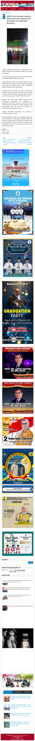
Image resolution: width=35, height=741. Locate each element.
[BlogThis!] (4, 133)
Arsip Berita (18, 692)
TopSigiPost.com (10, 735)
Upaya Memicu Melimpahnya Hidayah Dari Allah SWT (20, 606)
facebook (28, 2)
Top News (8, 692)
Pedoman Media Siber (17, 736)
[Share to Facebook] (8, 133)
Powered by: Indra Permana (17, 739)
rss (33, 2)
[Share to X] (6, 133)
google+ (30, 2)
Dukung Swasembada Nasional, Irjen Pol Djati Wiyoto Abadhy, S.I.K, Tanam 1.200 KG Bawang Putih (21, 706)
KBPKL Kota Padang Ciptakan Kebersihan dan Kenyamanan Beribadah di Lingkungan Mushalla (19, 19)
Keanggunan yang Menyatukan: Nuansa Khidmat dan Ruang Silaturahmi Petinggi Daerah (21, 698)
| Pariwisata (22, 9)
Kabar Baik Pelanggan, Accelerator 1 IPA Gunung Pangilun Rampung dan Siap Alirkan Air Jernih (20, 723)
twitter (26, 2)
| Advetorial (13, 9)
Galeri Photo (27, 692)
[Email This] (3, 133)
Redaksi (17, 738)
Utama (7, 130)
